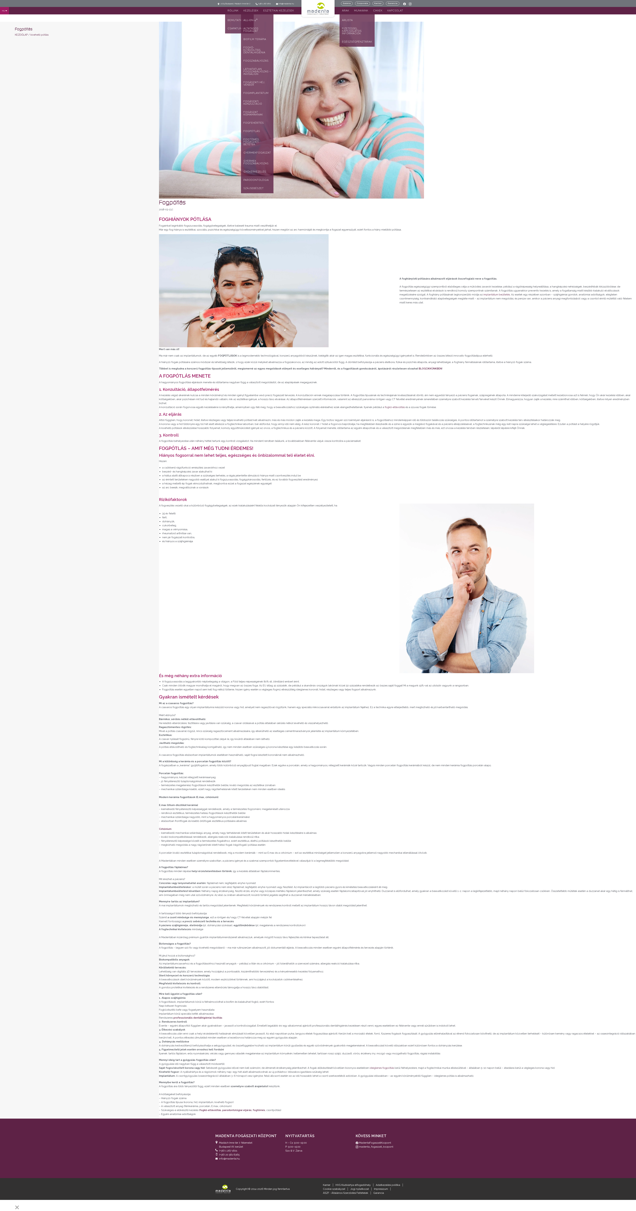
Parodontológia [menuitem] (256, 180)
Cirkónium (165, 828)
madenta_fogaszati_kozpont (375, 1146)
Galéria (347, 3)
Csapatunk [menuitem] (235, 28)
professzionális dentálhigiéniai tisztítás (197, 1017)
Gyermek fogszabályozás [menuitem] (255, 162)
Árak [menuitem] (345, 10)
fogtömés (259, 1110)
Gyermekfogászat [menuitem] (257, 152)
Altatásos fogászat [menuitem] (250, 29)
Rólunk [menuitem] (233, 10)
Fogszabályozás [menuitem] (255, 60)
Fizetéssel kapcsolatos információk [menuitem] (352, 31)
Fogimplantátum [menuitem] (255, 93)
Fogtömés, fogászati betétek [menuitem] (251, 142)
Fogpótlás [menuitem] (251, 131)
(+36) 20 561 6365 (229, 1154)
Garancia (393, 3)
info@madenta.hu (229, 1158)
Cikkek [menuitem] (377, 10)
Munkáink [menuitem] (361, 10)
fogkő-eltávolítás (395, 407)
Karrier (378, 3)
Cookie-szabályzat (334, 1188)
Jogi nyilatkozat (359, 1188)
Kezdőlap (21, 34)
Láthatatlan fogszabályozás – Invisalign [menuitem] (257, 72)
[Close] (17, 1207)
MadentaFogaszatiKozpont (374, 1142)
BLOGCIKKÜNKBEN (430, 368)
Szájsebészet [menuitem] (253, 188)
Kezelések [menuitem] (250, 10)
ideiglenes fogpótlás (382, 1067)
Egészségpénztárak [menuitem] (357, 41)
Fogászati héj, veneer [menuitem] (254, 83)
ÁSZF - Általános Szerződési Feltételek (345, 1192)
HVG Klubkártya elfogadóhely (353, 1185)
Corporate (362, 3)
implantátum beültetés (496, 294)
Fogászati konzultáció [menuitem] (252, 102)
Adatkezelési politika (388, 1185)
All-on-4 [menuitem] (250, 20)
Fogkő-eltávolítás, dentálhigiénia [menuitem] (254, 50)
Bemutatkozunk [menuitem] (239, 20)
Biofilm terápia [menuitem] (254, 39)
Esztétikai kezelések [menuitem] (278, 10)
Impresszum (381, 1188)
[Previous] (3, 1205)
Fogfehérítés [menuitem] (253, 122)
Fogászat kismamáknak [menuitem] (253, 113)
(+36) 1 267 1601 (228, 1150)
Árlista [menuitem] (347, 20)
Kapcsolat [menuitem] (395, 10)
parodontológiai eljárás (237, 1110)
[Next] (11, 1205)
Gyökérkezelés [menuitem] (254, 171)
